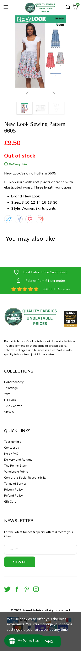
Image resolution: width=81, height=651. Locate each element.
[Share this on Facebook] (19, 219)
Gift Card (10, 501)
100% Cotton (13, 406)
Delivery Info (17, 164)
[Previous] (29, 94)
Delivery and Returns (18, 459)
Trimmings (11, 388)
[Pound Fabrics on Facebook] (17, 589)
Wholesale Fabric (16, 471)
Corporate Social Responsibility (25, 477)
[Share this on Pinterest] (29, 219)
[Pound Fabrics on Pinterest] (26, 589)
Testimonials (12, 441)
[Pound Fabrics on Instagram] (36, 589)
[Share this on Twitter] (8, 219)
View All (9, 412)
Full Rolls (10, 400)
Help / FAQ (11, 453)
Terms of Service (15, 483)
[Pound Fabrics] (40, 7)
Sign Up (20, 562)
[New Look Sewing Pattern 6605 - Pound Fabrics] (40, 51)
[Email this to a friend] (40, 219)
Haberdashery (13, 382)
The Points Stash (15, 465)
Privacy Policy (13, 489)
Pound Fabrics (32, 610)
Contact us (11, 447)
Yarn (7, 394)
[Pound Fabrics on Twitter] (7, 589)
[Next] (52, 94)
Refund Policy (13, 495)
